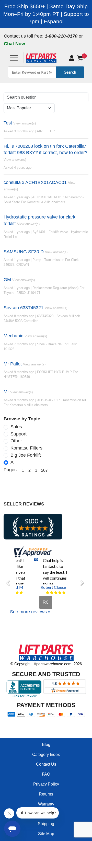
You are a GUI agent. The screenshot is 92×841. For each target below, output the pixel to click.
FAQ (46, 774)
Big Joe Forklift (25, 455)
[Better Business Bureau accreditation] (23, 688)
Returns (46, 794)
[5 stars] (21, 593)
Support (18, 433)
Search (70, 72)
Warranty (46, 804)
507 (44, 470)
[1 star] (47, 593)
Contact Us (46, 764)
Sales (16, 426)
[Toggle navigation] (13, 57)
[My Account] (72, 58)
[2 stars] (52, 593)
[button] (10, 583)
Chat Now (14, 43)
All (13, 462)
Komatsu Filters (26, 448)
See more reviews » (30, 611)
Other (16, 440)
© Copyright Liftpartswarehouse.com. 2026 (46, 664)
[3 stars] (56, 593)
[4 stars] (17, 593)
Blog (46, 744)
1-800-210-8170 (61, 36)
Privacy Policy (46, 784)
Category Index (46, 754)
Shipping (46, 824)
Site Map (46, 834)
